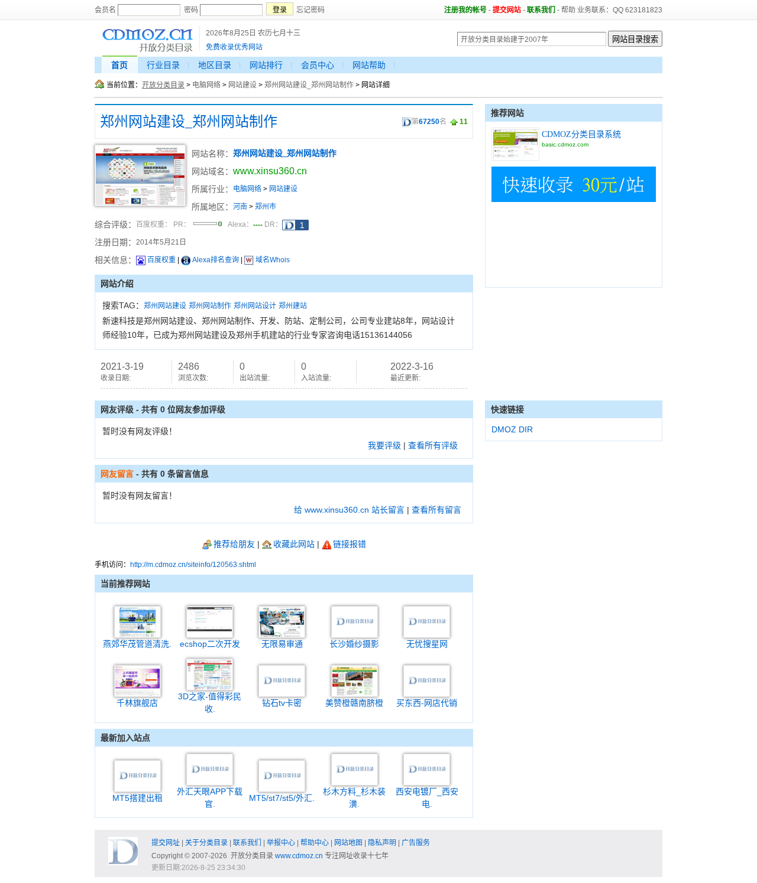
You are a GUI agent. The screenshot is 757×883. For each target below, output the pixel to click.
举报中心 (281, 843)
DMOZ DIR (512, 429)
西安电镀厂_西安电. (427, 798)
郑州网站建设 (165, 306)
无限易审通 (282, 644)
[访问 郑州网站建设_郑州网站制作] (140, 204)
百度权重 (161, 260)
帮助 (568, 10)
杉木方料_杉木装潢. (354, 798)
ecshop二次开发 (210, 644)
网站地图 (348, 843)
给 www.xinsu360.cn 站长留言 (349, 509)
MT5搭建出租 (137, 798)
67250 (429, 122)
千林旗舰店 (137, 703)
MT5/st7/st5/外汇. (282, 798)
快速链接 (507, 409)
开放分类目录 (163, 85)
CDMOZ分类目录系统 (581, 134)
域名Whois (272, 260)
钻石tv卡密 (282, 703)
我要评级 (384, 445)
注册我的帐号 (465, 10)
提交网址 (165, 843)
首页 (119, 65)
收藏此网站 (294, 544)
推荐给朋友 (234, 544)
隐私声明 (382, 843)
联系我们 (541, 10)
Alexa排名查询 (215, 260)
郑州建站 (293, 306)
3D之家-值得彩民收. (209, 702)
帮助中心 (314, 843)
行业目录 (163, 65)
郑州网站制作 (210, 306)
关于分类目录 (206, 843)
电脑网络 (206, 85)
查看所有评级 (433, 445)
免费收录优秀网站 (234, 47)
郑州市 (265, 207)
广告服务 (416, 843)
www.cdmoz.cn (299, 856)
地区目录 (214, 65)
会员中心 (317, 65)
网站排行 (266, 65)
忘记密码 (310, 10)
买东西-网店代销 (426, 703)
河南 (240, 207)
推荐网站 (507, 113)
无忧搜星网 (427, 644)
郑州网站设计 (255, 306)
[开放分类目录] (147, 50)
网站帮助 (369, 65)
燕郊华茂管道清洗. (137, 644)
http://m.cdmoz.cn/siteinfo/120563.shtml (193, 565)
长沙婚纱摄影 (354, 644)
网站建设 (242, 85)
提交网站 (507, 10)
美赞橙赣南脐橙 (354, 703)
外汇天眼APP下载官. (209, 798)
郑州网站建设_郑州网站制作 (309, 85)
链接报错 (349, 544)
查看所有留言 (436, 509)
